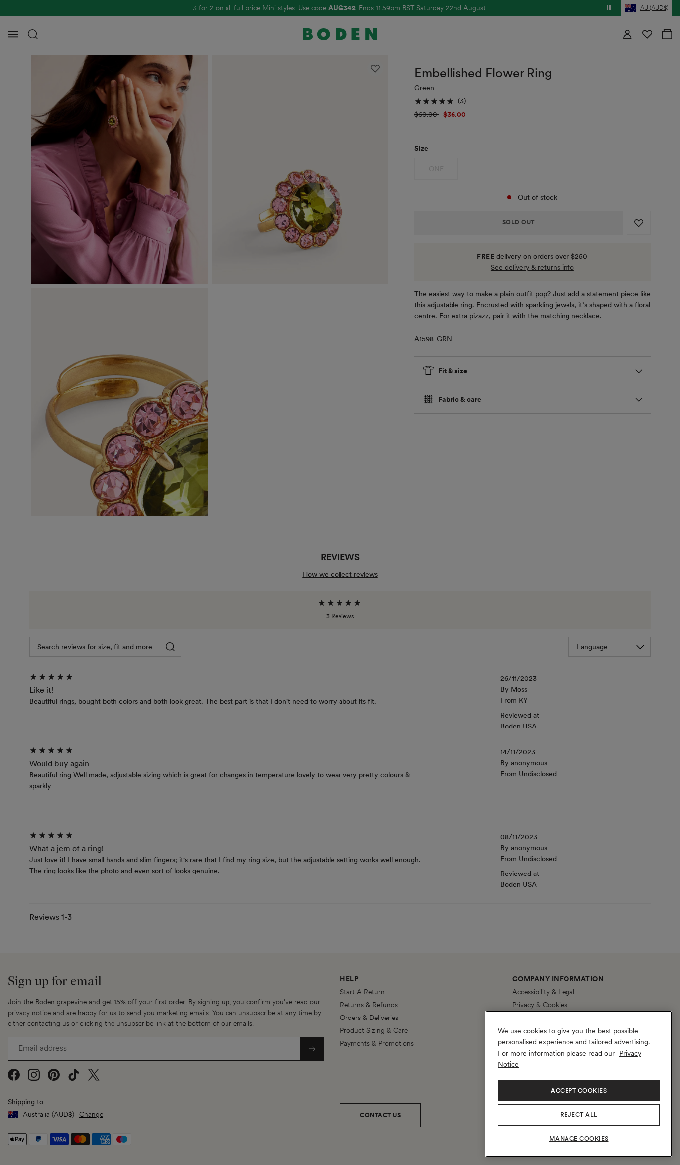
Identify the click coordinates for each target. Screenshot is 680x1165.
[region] (578, 1084)
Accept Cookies (579, 1090)
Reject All (579, 1114)
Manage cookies (579, 1138)
